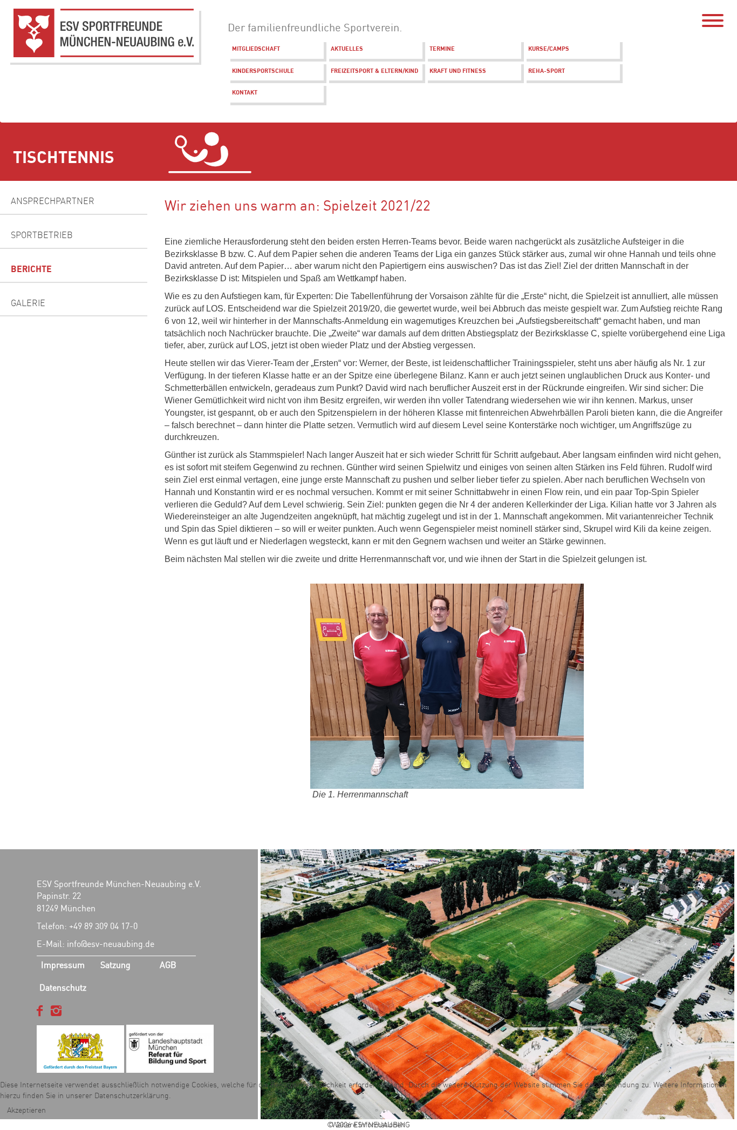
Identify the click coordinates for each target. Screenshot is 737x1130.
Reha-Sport (546, 71)
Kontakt (244, 92)
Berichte (31, 268)
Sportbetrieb (42, 234)
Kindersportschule (263, 71)
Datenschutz (62, 987)
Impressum (63, 964)
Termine (442, 48)
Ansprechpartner (52, 200)
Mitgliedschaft (256, 48)
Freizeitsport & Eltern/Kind (374, 71)
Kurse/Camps (548, 48)
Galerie (28, 302)
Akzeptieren (26, 1110)
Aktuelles (347, 48)
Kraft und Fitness (457, 71)
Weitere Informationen (368, 1124)
